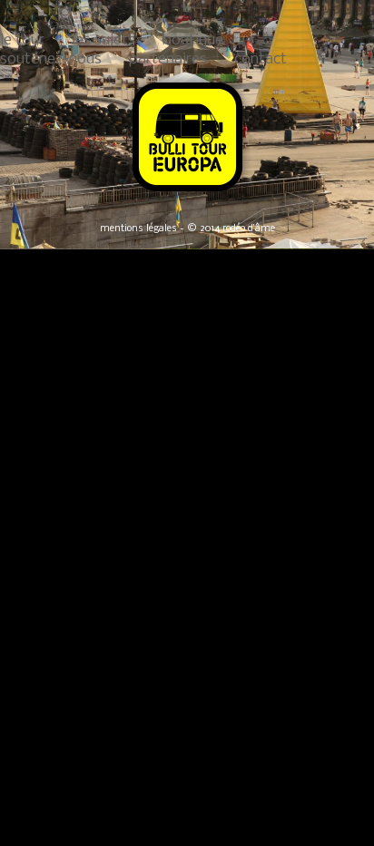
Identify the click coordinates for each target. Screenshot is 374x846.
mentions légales (138, 229)
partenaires (168, 59)
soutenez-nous (51, 59)
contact (260, 59)
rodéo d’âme (248, 229)
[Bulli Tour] (187, 193)
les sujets (103, 40)
